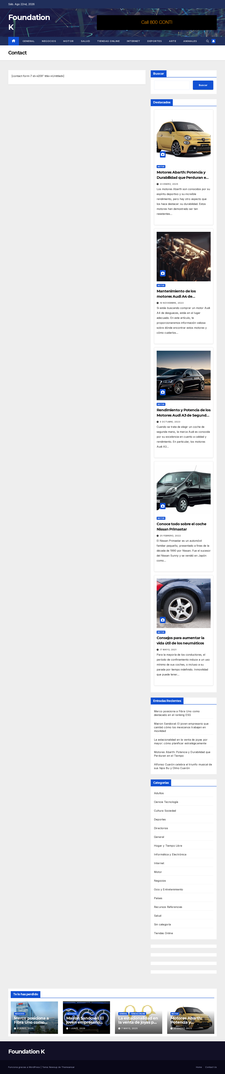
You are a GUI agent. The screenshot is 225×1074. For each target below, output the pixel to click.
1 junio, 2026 (77, 1028)
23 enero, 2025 (169, 184)
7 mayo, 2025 (129, 1028)
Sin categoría (162, 924)
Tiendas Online (108, 41)
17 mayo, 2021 (168, 649)
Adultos (159, 793)
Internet (133, 41)
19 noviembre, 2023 (172, 303)
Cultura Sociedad (165, 810)
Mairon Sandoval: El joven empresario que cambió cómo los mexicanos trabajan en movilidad (181, 727)
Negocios (49, 41)
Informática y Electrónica (170, 854)
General (29, 41)
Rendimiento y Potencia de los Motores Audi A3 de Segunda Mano (184, 415)
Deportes (154, 41)
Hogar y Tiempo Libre (168, 845)
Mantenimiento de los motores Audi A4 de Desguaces (176, 296)
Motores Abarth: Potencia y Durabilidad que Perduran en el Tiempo (182, 177)
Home (199, 1067)
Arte (172, 41)
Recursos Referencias (168, 907)
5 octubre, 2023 (170, 422)
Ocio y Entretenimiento (168, 889)
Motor (68, 41)
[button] (207, 41)
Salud (85, 41)
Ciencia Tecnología (166, 802)
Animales (190, 41)
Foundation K (26, 1051)
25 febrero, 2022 (170, 535)
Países (158, 898)
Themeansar (68, 1067)
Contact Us (211, 1067)
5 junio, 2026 (25, 1028)
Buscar (158, 73)
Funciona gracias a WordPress (24, 1067)
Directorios (161, 828)
